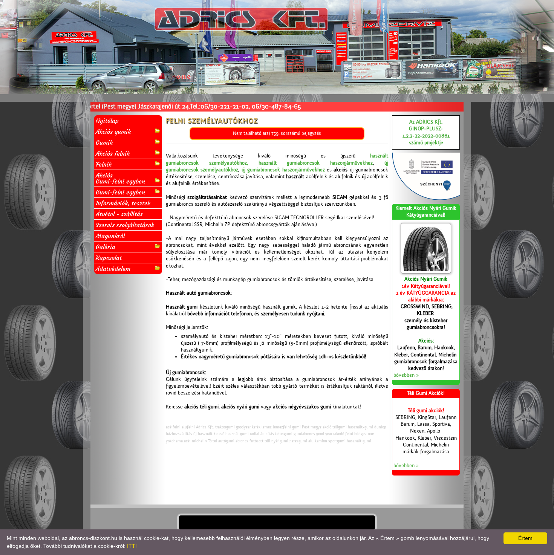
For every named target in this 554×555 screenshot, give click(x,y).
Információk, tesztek (123, 203)
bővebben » (406, 375)
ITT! (132, 546)
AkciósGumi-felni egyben (120, 178)
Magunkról (110, 236)
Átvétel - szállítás (119, 214)
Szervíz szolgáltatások (125, 225)
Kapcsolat (109, 257)
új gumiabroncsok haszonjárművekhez (283, 170)
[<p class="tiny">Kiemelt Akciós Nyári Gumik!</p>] (425, 248)
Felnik (104, 164)
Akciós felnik (113, 153)
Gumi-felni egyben (120, 192)
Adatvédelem (113, 268)
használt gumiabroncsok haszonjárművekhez (316, 163)
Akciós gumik (113, 131)
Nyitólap (107, 120)
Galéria (105, 247)
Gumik (104, 142)
